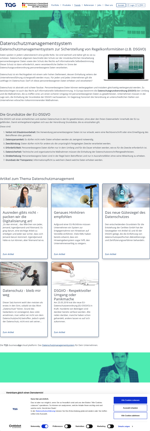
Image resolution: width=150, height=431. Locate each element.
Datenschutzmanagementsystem (58, 345)
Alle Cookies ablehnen (130, 416)
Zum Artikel (8, 254)
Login (132, 5)
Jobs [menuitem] (99, 5)
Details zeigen (124, 426)
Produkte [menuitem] (67, 5)
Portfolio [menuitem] (55, 5)
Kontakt (121, 5)
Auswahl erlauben (130, 408)
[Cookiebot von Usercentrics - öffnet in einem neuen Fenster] (15, 426)
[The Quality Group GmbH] (10, 5)
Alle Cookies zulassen (130, 400)
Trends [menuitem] (77, 5)
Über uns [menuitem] (109, 5)
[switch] (67, 426)
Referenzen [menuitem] (89, 5)
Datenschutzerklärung (45, 411)
